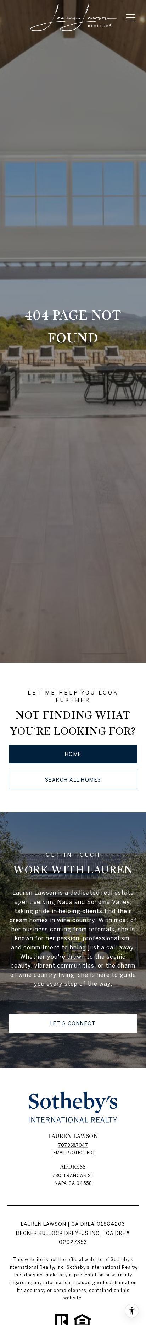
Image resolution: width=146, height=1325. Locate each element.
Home (73, 754)
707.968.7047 (73, 1145)
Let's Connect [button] (73, 1023)
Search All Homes (73, 780)
